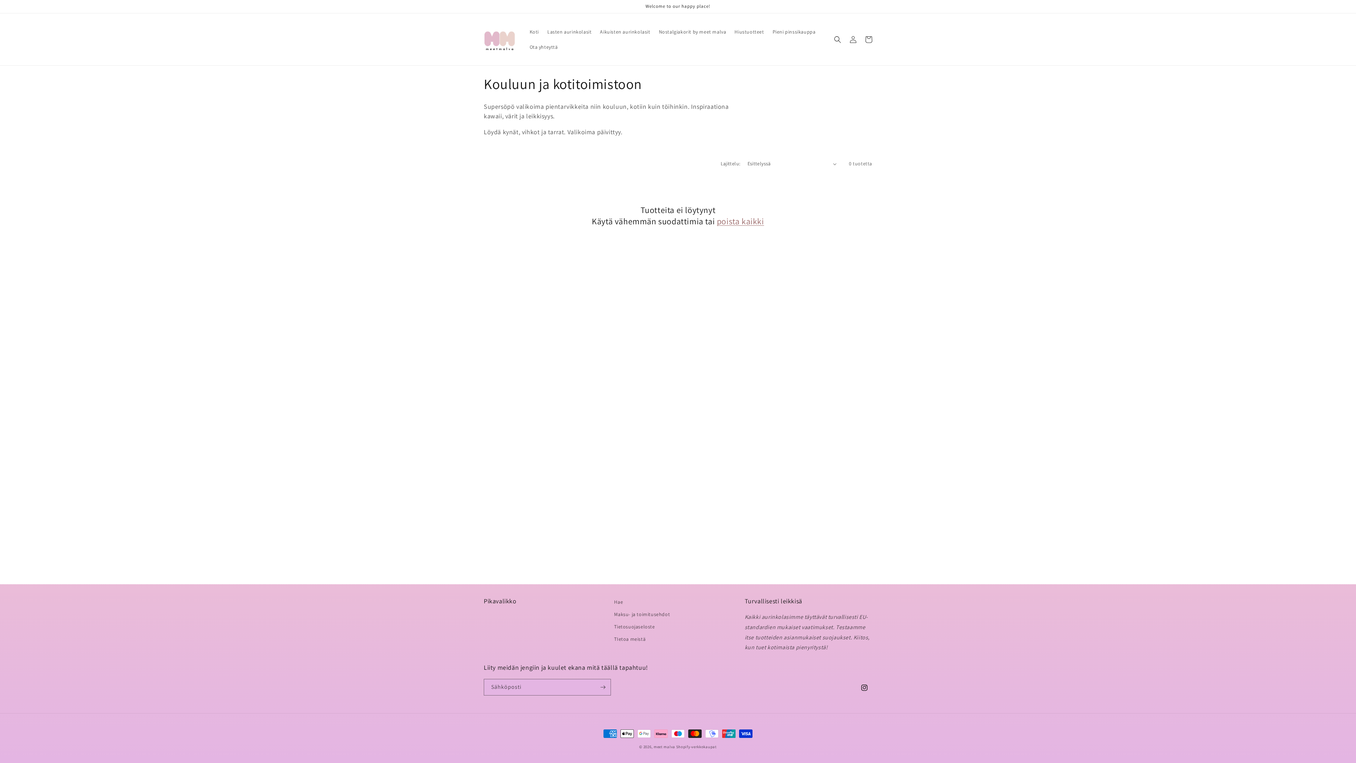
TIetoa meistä (630, 639)
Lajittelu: (731, 163)
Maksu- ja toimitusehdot (642, 614)
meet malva (664, 746)
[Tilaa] (603, 687)
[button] (837, 39)
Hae (618, 602)
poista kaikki (740, 221)
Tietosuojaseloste (634, 626)
